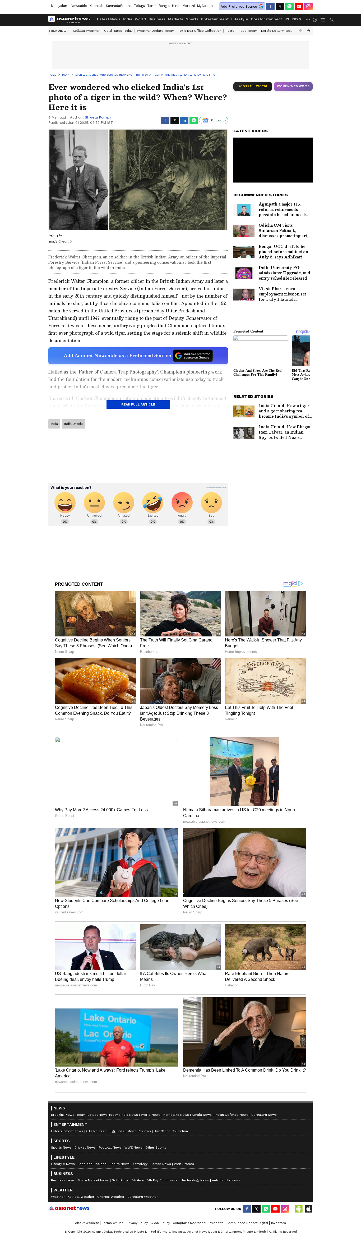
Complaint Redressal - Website (198, 1223)
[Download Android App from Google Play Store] (299, 1209)
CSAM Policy (160, 1223)
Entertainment (215, 19)
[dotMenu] (308, 20)
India (127, 19)
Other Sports (155, 1147)
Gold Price (120, 1180)
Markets (175, 19)
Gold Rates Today (118, 31)
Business (157, 19)
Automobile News (226, 1180)
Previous (301, 31)
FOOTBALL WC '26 (252, 86)
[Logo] (70, 20)
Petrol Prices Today (241, 31)
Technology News (195, 1180)
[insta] (308, 6)
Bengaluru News (264, 1115)
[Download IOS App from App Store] (308, 1209)
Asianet (68, 1208)
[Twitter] (280, 6)
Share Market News (93, 1180)
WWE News (133, 1147)
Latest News (109, 19)
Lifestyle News (63, 1164)
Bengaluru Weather (142, 1197)
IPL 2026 (293, 19)
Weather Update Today (155, 31)
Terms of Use (113, 1223)
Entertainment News (67, 1131)
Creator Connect (266, 19)
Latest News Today (102, 1115)
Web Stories (184, 1164)
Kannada (96, 6)
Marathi (188, 6)
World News (150, 1115)
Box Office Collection (171, 1131)
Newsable (79, 6)
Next (309, 31)
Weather (58, 1197)
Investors (278, 1223)
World (140, 19)
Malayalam (59, 6)
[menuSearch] (332, 20)
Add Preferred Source (239, 6)
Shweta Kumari (98, 117)
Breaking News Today (68, 1115)
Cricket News (85, 1147)
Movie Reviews (139, 1131)
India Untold (73, 424)
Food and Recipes (92, 1164)
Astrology (139, 1164)
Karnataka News (176, 1115)
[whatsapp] (289, 6)
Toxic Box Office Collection (199, 31)
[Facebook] (270, 6)
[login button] (316, 19)
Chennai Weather (110, 1197)
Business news (63, 1180)
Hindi (176, 6)
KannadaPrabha (119, 6)
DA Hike (137, 1180)
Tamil (151, 6)
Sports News (61, 1147)
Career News (160, 1164)
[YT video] (299, 6)
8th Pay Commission (163, 1180)
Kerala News (202, 1115)
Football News (110, 1147)
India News (129, 1115)
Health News (119, 1164)
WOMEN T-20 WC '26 (293, 86)
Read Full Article (138, 404)
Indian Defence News (231, 1115)
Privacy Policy (137, 1223)
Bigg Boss (116, 1131)
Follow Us (218, 120)
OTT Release (96, 1131)
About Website (87, 1223)
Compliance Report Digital (247, 1223)
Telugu (139, 6)
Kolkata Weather (86, 31)
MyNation (205, 6)
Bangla (164, 6)
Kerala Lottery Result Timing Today (288, 31)
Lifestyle (239, 19)
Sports (192, 19)
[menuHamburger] (323, 20)
